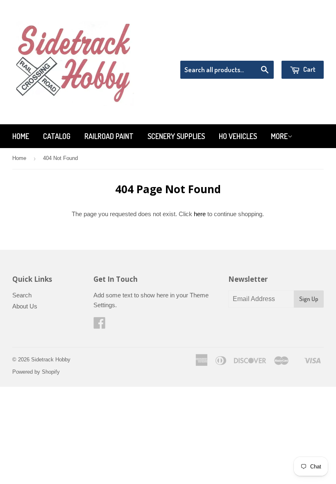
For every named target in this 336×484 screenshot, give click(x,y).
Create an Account (300, 50)
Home (20, 136)
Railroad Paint (109, 136)
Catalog (56, 136)
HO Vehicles (238, 136)
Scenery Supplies (176, 136)
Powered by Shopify (36, 372)
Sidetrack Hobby (50, 359)
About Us (24, 306)
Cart (309, 69)
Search (22, 295)
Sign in (256, 50)
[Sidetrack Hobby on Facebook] (99, 325)
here (200, 213)
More (279, 136)
